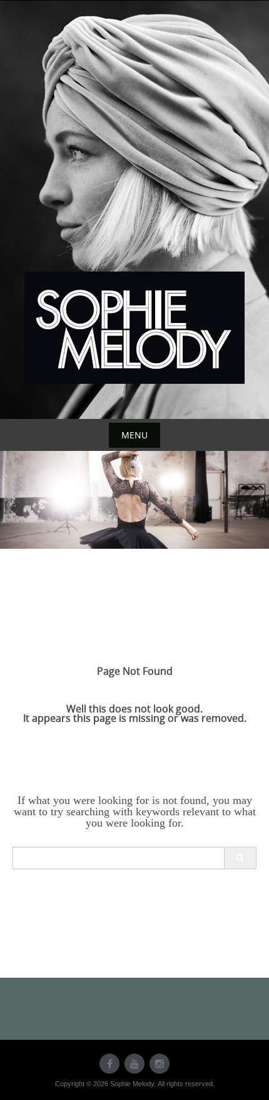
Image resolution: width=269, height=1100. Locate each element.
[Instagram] (160, 1064)
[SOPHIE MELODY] (134, 328)
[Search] (239, 858)
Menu (134, 435)
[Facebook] (109, 1064)
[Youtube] (134, 1064)
